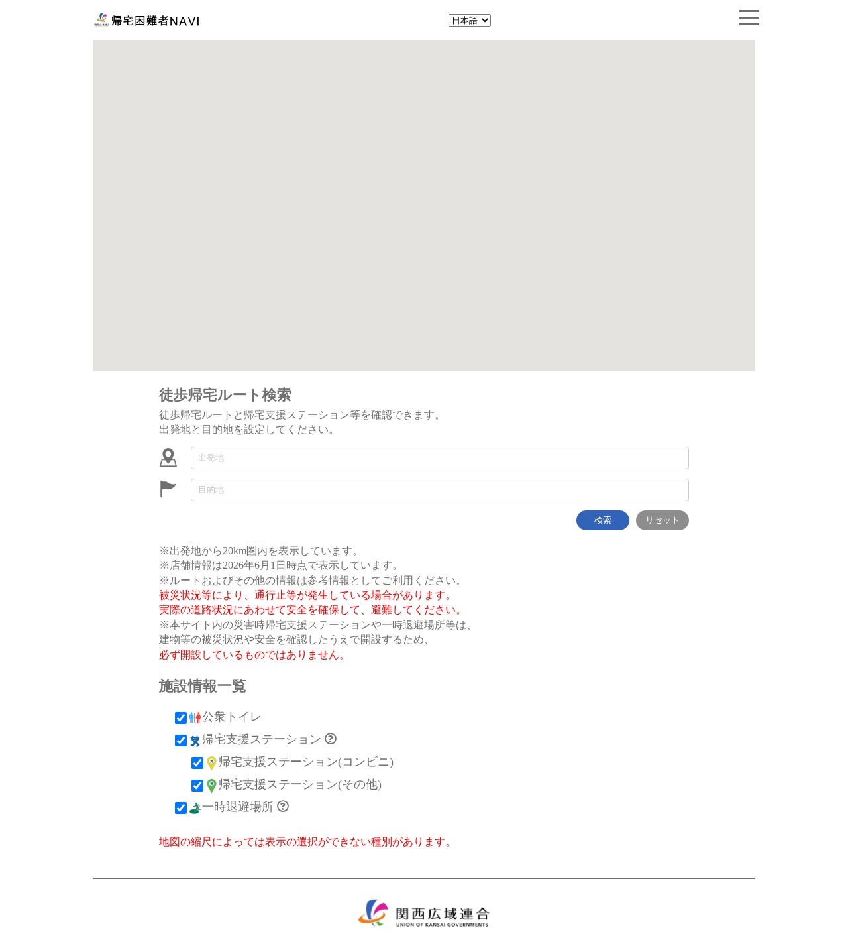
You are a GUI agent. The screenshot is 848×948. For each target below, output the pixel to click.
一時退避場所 (238, 806)
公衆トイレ (232, 716)
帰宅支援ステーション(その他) (300, 784)
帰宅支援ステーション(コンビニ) (306, 761)
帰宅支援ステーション (261, 739)
